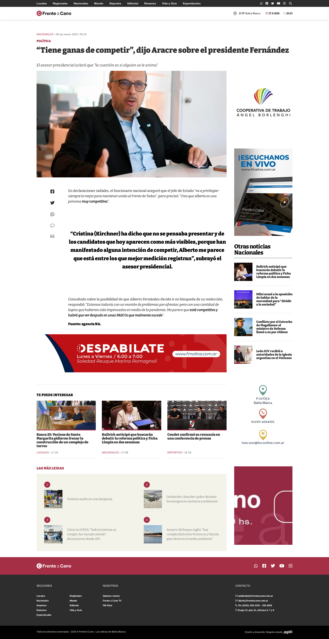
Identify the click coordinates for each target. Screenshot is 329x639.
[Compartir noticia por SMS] (52, 225)
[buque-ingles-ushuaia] (153, 534)
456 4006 (267, 605)
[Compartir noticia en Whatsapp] (52, 214)
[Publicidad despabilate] (132, 353)
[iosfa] (53, 534)
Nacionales (81, 3)
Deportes (115, 3)
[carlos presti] (243, 327)
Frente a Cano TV (112, 600)
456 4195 (255, 605)
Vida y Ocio (169, 3)
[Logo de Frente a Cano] (54, 13)
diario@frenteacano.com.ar (253, 600)
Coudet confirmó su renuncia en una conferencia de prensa (193, 436)
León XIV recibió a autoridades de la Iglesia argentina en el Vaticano (274, 354)
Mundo (98, 3)
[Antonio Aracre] (132, 124)
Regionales (60, 3)
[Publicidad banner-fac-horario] (263, 505)
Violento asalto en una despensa (89, 499)
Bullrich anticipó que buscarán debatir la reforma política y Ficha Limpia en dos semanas (273, 272)
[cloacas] (153, 499)
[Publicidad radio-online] (263, 192)
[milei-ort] (243, 299)
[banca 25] (66, 415)
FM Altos (107, 605)
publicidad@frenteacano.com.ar (255, 596)
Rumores (150, 3)
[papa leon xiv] (243, 354)
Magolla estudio (274, 632)
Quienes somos (111, 596)
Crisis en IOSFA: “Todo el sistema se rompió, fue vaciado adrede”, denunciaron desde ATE (91, 534)
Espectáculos (192, 3)
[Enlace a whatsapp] (261, 3)
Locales (42, 3)
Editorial (132, 3)
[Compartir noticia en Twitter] (52, 203)
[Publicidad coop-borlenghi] (263, 101)
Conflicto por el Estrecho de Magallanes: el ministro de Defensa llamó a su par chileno (274, 327)
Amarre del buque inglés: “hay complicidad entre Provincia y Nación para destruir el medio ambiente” (193, 534)
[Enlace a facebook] (267, 3)
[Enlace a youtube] (278, 3)
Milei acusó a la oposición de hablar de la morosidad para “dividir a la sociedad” (274, 299)
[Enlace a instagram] (284, 3)
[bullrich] (243, 272)
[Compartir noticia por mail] (52, 236)
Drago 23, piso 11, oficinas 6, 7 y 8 (256, 610)
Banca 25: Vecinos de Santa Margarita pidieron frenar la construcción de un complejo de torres (62, 440)
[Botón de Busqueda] (290, 3)
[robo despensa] (53, 499)
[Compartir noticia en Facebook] (52, 191)
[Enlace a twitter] (272, 3)
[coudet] (197, 415)
